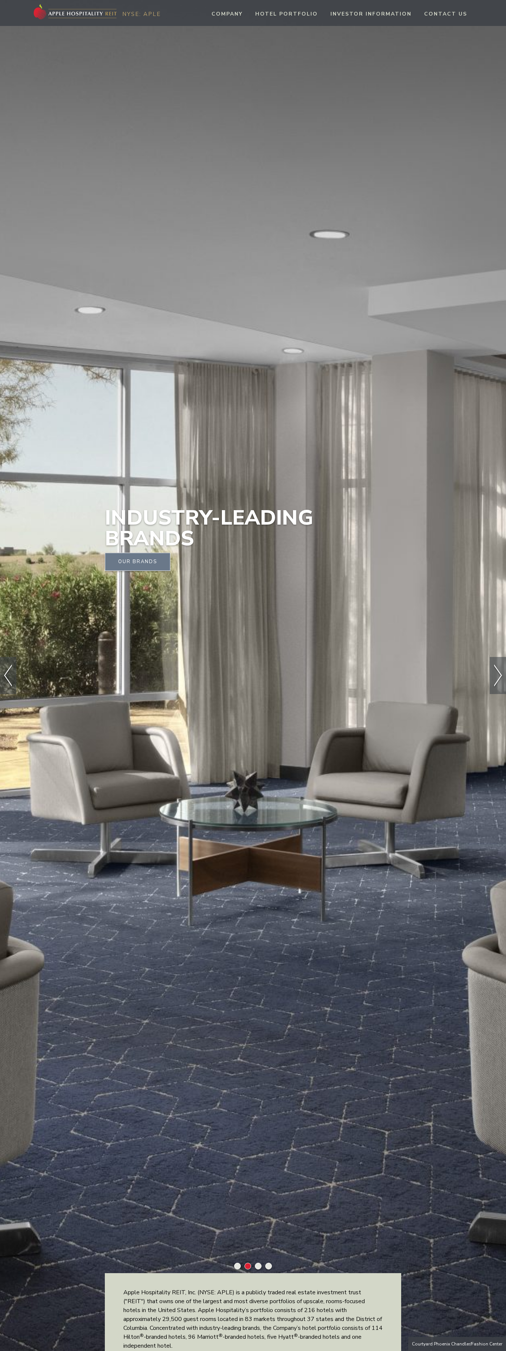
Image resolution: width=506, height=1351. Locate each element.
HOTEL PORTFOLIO (286, 13)
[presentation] (8, 675)
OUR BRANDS (137, 561)
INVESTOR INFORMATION (371, 13)
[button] (237, 1267)
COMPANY (227, 13)
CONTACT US (445, 13)
